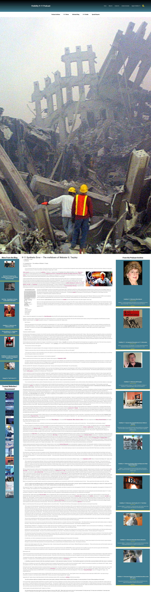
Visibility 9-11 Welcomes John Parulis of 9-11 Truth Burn (133, 503)
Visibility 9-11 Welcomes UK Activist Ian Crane (9, 326)
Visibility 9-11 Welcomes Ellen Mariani (133, 299)
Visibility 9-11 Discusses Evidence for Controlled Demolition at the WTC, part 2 (133, 577)
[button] (143, 5)
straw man (107, 425)
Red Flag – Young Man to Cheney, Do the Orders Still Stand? (9, 300)
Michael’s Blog (75, 14)
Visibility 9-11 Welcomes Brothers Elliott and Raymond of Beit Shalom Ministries (132, 464)
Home (105, 5)
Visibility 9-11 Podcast (40, 6)
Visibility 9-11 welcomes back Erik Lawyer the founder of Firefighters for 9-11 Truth (9, 357)
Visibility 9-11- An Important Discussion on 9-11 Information (133, 342)
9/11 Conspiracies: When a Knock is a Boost (74, 419)
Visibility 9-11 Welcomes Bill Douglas (133, 381)
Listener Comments (125, 5)
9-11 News (66, 14)
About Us (110, 5)
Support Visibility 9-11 (136, 5)
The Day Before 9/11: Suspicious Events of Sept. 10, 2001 (9, 332)
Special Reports (96, 14)
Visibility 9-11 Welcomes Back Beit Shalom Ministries (133, 539)
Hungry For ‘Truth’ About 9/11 (9, 378)
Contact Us (117, 5)
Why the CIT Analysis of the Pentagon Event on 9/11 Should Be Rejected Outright (9, 277)
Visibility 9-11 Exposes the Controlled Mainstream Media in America (133, 423)
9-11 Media (85, 14)
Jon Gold (28, 284)
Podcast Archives (55, 14)
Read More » (133, 305)
